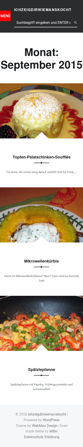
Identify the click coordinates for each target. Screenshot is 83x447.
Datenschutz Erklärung (41, 437)
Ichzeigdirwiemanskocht (47, 414)
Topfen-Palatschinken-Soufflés (42, 157)
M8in (54, 431)
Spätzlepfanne (41, 369)
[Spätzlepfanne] (41, 298)
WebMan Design (45, 426)
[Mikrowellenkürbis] (41, 190)
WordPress (51, 420)
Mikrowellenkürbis (41, 261)
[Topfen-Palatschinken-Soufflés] (41, 86)
